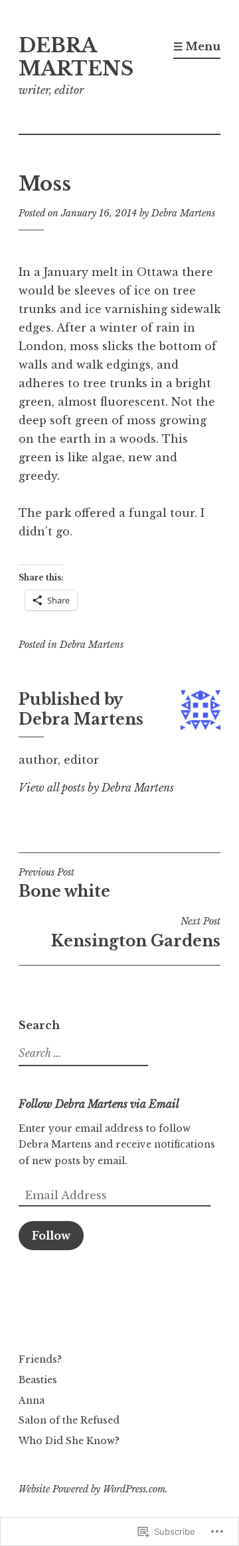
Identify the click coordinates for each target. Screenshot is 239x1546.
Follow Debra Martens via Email (99, 1104)
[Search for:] (82, 1054)
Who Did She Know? (69, 1441)
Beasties (38, 1380)
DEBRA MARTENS (76, 57)
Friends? (40, 1359)
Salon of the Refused (69, 1420)
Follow (51, 1235)
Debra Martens (183, 213)
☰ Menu (196, 46)
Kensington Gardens (135, 932)
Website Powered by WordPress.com (92, 1489)
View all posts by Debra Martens (96, 787)
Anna (31, 1400)
